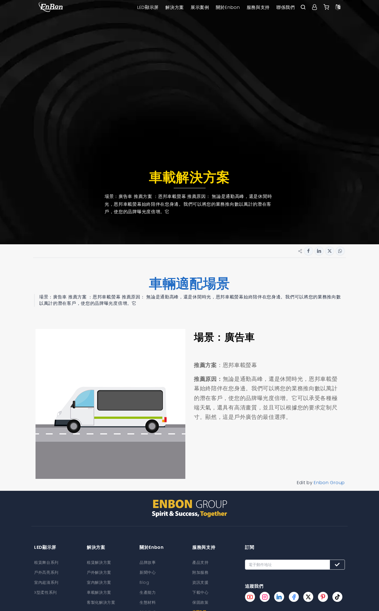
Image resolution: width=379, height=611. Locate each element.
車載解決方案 (99, 592)
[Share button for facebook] (308, 251)
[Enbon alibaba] (326, 7)
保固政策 (200, 602)
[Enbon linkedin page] (279, 597)
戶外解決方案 (99, 572)
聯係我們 (285, 7)
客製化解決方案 (101, 602)
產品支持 (200, 562)
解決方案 (174, 7)
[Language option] (338, 7)
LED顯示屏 (148, 7)
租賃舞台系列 (46, 562)
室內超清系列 (46, 582)
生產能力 (148, 592)
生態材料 (148, 602)
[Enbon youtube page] (250, 597)
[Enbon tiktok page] (337, 597)
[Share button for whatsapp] (340, 251)
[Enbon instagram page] (265, 597)
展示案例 (200, 7)
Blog (144, 582)
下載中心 (200, 592)
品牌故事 (148, 562)
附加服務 (200, 572)
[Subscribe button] (337, 565)
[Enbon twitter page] (308, 597)
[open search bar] (303, 7)
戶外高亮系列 (46, 572)
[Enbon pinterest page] (323, 597)
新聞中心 (148, 572)
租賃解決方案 (99, 562)
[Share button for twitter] (329, 251)
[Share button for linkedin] (319, 251)
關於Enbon (228, 7)
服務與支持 (258, 7)
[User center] (314, 7)
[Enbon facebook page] (294, 597)
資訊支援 (200, 582)
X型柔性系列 (45, 592)
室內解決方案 (99, 582)
